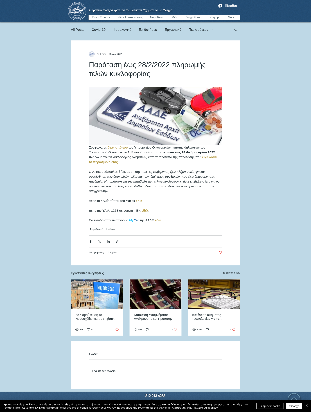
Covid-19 (99, 29)
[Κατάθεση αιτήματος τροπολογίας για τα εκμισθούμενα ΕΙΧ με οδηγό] (214, 294)
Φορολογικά (122, 29)
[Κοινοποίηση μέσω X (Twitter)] (99, 241)
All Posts (77, 29)
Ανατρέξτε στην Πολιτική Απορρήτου (195, 407)
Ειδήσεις (111, 229)
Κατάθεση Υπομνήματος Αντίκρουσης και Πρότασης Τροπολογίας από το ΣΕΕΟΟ (154, 317)
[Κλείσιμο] (307, 406)
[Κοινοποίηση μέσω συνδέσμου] (117, 241)
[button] (235, 29)
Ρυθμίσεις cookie (270, 406)
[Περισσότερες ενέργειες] (220, 54)
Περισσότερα (198, 29)
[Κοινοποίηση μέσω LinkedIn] (108, 241)
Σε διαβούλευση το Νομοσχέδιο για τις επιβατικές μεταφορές (96, 317)
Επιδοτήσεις (148, 29)
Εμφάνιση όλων (231, 272)
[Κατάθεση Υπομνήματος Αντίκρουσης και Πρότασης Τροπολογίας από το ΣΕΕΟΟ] (156, 294)
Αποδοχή (294, 406)
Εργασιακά (173, 29)
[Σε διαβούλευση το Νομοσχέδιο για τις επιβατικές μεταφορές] (97, 294)
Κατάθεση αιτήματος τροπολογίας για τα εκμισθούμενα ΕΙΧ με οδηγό (212, 317)
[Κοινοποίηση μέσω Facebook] (90, 241)
